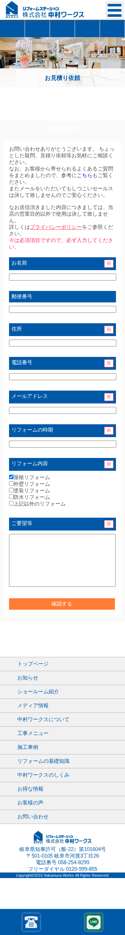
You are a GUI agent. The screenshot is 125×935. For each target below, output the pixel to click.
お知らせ (27, 678)
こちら (84, 175)
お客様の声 (62, 28)
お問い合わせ (112, 28)
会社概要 (87, 28)
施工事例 (37, 28)
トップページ (33, 664)
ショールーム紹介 (12, 28)
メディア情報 (33, 705)
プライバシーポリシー (56, 227)
